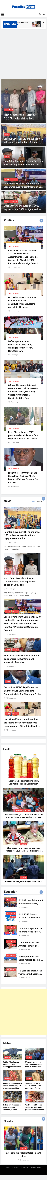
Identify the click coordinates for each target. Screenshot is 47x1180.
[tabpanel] (23, 1144)
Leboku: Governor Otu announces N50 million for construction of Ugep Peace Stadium (23, 142)
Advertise (24, 1168)
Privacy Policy (36, 1168)
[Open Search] (40, 14)
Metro (7, 1057)
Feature (19, 811)
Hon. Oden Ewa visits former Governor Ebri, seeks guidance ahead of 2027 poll (23, 164)
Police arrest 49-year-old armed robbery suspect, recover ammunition (12, 1085)
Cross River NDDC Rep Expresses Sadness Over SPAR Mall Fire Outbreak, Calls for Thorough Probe (22, 691)
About (8, 1168)
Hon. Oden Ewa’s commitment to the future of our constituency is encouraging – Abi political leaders (22, 722)
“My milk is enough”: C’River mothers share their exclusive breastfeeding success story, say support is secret (23, 817)
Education (9, 110)
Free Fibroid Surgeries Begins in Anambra (23, 881)
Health (23, 777)
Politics (14, 179)
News (17, 110)
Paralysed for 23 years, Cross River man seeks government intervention (34, 1107)
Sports (23, 1148)
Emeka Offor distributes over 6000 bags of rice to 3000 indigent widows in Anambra (23, 209)
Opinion (14, 202)
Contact (16, 1168)
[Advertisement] (23, 53)
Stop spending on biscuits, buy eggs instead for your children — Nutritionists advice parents (23, 851)
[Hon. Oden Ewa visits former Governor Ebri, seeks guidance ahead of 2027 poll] (30, 24)
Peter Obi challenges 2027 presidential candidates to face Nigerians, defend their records (23, 435)
